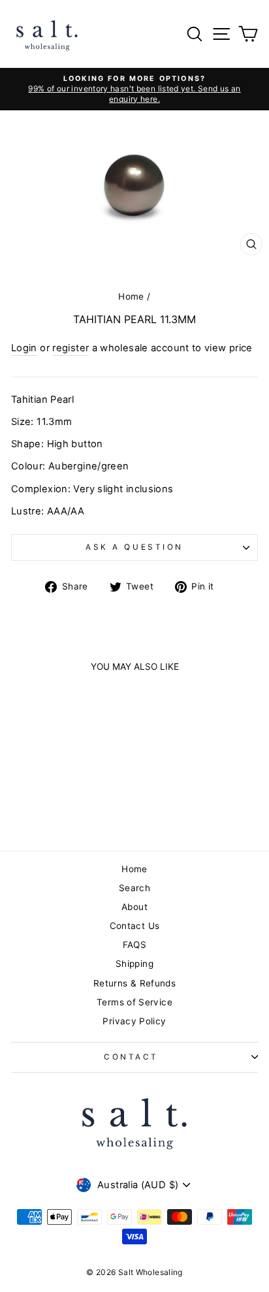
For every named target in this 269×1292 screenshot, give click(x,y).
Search (134, 888)
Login (24, 348)
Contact (131, 1057)
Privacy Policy (134, 1021)
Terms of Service (134, 1002)
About (134, 907)
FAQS (134, 944)
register (70, 348)
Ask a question (134, 547)
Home (131, 296)
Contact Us (135, 926)
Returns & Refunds (134, 983)
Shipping (134, 963)
